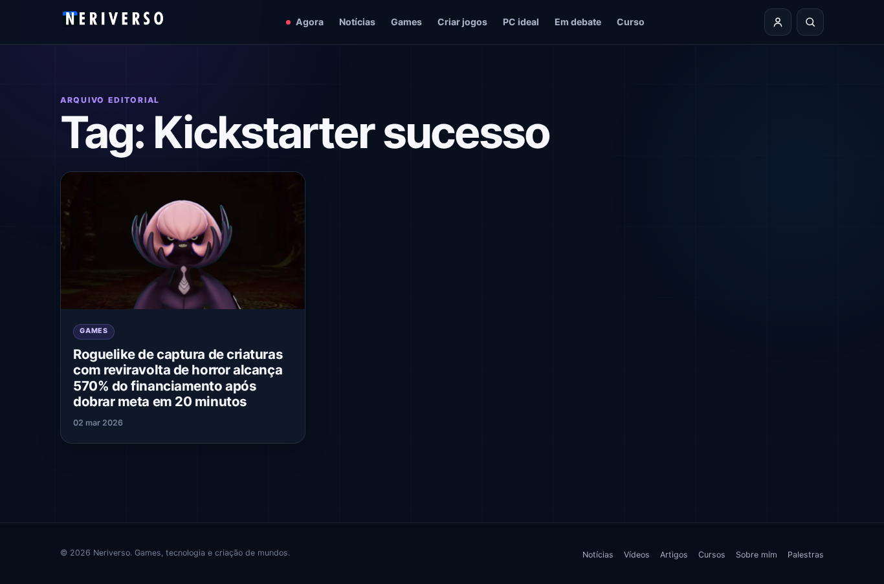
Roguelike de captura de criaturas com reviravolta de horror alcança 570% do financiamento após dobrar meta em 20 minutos (178, 378)
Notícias (357, 21)
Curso (631, 21)
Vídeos (637, 554)
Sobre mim (756, 554)
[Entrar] (777, 22)
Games (406, 21)
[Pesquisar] (810, 22)
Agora (310, 21)
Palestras (806, 554)
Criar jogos (462, 21)
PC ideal (521, 21)
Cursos (711, 554)
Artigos (674, 554)
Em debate (578, 21)
